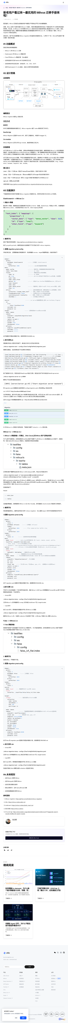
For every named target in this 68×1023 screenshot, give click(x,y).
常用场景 (37, 981)
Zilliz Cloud (6, 975)
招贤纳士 (53, 978)
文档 (20, 975)
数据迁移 (21, 984)
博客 (7, 7)
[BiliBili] (61, 952)
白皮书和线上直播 (39, 989)
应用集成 (21, 987)
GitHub (37, 995)
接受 (23, 1018)
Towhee (5, 987)
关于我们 (53, 975)
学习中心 (37, 978)
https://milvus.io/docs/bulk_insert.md (22, 805)
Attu (4, 989)
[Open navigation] (63, 2)
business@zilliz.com (8, 957)
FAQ (36, 1001)
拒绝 (16, 1018)
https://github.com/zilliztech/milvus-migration (30, 242)
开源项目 (21, 978)
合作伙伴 (53, 984)
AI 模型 (37, 992)
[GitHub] (64, 952)
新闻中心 (53, 981)
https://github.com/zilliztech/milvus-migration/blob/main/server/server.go (31, 184)
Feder (4, 995)
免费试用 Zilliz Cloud (34, 838)
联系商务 (53, 989)
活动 (52, 987)
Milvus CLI (6, 992)
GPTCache (6, 984)
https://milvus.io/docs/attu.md (16, 802)
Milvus (5, 978)
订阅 (29, 966)
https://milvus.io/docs (17, 808)
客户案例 (37, 984)
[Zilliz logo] (6, 2)
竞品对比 (37, 987)
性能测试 (21, 981)
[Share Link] (11, 850)
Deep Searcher (7, 981)
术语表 (36, 998)
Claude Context (7, 998)
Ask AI (62, 1019)
